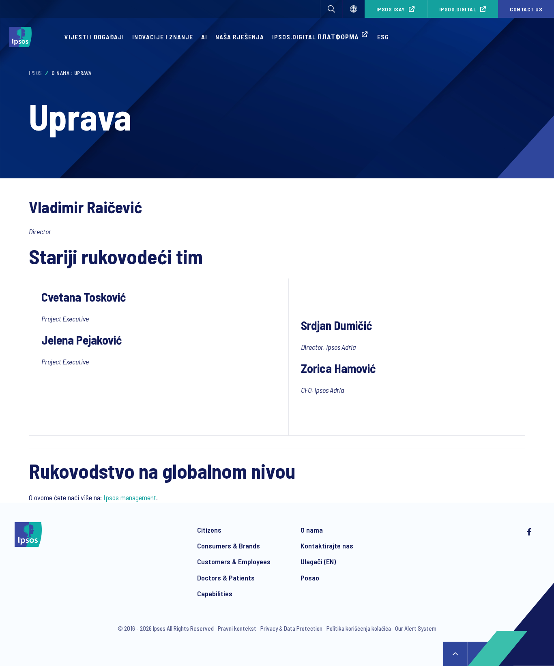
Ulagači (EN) (318, 561)
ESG (383, 37)
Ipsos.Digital (458, 9)
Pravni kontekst (237, 628)
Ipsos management (129, 497)
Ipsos (35, 73)
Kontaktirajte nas (327, 545)
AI (204, 37)
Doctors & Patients (226, 577)
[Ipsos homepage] (22, 37)
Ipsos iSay (390, 9)
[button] (331, 9)
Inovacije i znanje (162, 37)
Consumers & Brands (228, 545)
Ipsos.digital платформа (315, 37)
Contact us (526, 9)
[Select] (354, 9)
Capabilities (214, 593)
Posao (310, 577)
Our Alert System (415, 628)
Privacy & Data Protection (291, 628)
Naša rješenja (239, 37)
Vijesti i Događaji (94, 37)
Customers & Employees (234, 561)
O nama (312, 529)
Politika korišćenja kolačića (358, 628)
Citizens (209, 529)
